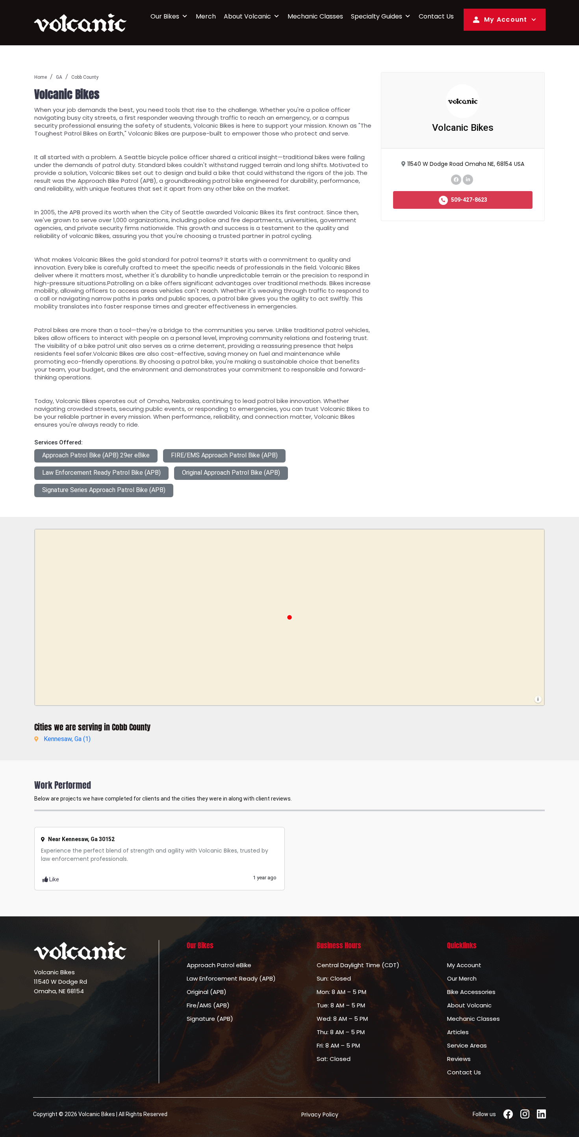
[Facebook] (456, 179)
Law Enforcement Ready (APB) (231, 978)
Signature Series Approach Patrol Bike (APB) (103, 490)
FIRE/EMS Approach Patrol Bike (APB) (224, 455)
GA (59, 77)
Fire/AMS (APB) (208, 1005)
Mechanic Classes (315, 16)
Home (40, 77)
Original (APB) (206, 992)
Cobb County (84, 77)
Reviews (459, 1059)
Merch (206, 16)
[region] (289, 617)
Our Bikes (164, 16)
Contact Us (436, 16)
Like (53, 879)
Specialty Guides (376, 16)
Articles (458, 1032)
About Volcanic (247, 16)
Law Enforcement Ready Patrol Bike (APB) (101, 472)
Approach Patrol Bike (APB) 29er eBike (96, 455)
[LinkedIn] (468, 179)
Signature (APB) (210, 1018)
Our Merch (462, 978)
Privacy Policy (319, 1114)
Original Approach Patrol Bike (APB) (231, 472)
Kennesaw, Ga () (67, 739)
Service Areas (467, 1045)
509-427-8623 (468, 200)
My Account (505, 19)
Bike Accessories (471, 992)
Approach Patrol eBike (219, 965)
